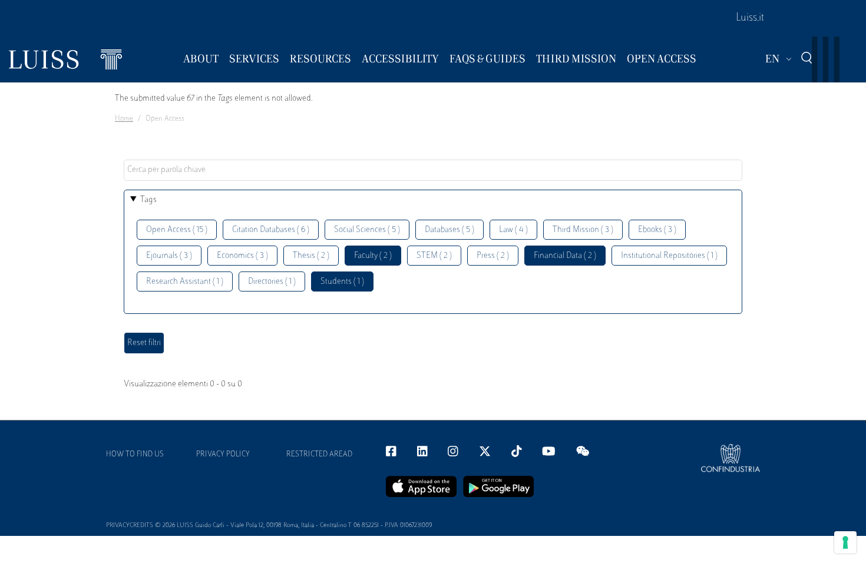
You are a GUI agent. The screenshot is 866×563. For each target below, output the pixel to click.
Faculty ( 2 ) (373, 255)
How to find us (135, 454)
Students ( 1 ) (342, 281)
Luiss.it (750, 18)
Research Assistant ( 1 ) (184, 281)
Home (124, 118)
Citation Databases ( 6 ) (270, 230)
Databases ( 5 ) (449, 230)
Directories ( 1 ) (272, 281)
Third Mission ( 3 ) (583, 230)
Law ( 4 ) (513, 230)
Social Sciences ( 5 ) (367, 230)
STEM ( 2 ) (434, 255)
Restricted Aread (319, 454)
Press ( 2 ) (493, 255)
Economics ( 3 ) (242, 255)
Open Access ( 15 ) (176, 230)
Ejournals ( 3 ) (169, 255)
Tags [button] (148, 200)
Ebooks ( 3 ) (657, 230)
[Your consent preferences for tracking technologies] (845, 542)
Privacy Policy (223, 454)
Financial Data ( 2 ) (565, 255)
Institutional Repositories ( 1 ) (669, 255)
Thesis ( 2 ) (311, 255)
